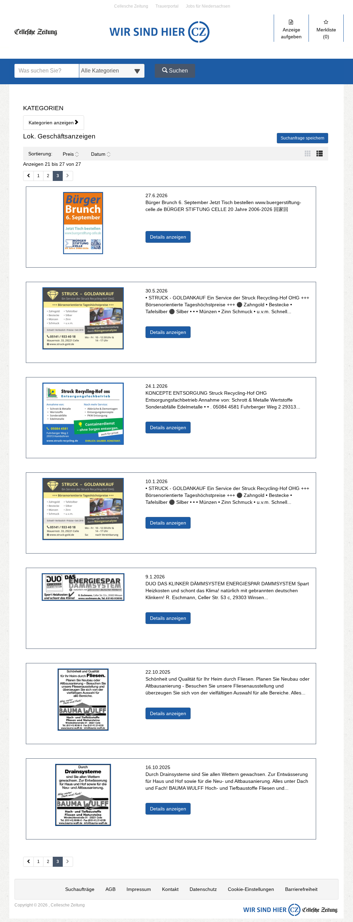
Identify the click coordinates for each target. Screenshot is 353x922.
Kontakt (170, 889)
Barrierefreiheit (301, 889)
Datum (98, 154)
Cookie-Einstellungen (251, 889)
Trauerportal (167, 6)
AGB (110, 889)
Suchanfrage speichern (302, 138)
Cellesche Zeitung (131, 6)
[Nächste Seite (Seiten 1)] (67, 176)
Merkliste (326, 33)
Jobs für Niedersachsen (208, 6)
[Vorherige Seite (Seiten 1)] (28, 176)
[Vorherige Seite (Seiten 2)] (28, 862)
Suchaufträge (79, 889)
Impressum (139, 889)
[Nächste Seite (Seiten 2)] (67, 862)
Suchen (178, 71)
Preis (68, 154)
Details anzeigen (170, 237)
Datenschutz (203, 889)
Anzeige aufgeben (291, 33)
